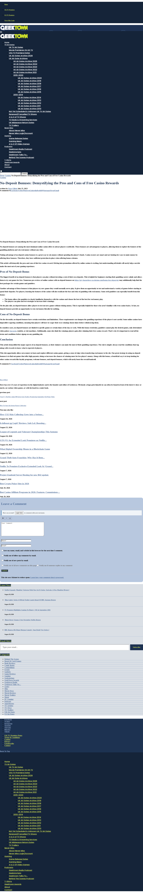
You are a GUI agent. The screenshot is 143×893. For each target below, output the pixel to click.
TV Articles (8, 706)
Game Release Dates (18, 138)
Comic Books (9, 665)
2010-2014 (18, 94)
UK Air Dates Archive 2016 (29, 89)
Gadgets (7, 672)
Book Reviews (9, 663)
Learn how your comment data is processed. (47, 577)
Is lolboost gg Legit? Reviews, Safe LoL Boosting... (23, 423)
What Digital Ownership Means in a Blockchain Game (25, 449)
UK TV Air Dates (16, 47)
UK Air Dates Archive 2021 (25, 72)
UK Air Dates (9, 712)
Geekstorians (15, 152)
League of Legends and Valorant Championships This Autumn (29, 432)
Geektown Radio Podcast (20, 149)
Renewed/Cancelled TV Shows (23, 114)
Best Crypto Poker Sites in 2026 (14, 483)
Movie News (9, 691)
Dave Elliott (12, 188)
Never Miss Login (9, 20)
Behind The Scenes (11, 659)
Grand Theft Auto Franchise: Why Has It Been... (22, 457)
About (7, 165)
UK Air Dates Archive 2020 (30, 78)
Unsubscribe (9, 743)
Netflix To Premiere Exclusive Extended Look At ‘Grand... (26, 466)
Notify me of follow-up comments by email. (20, 556)
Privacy (7, 741)
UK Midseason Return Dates (21, 122)
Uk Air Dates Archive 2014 (29, 97)
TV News (8, 708)
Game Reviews (10, 674)
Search (24, 173)
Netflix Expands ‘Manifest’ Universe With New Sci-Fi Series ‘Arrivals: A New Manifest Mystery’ (37, 590)
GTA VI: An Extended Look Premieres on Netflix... (23, 440)
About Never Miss (17, 130)
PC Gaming (8, 699)
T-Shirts (7, 160)
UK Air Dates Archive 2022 (25, 69)
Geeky (6, 687)
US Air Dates (9, 714)
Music (6, 697)
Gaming (7, 136)
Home (6, 4)
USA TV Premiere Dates (19, 53)
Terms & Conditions (12, 737)
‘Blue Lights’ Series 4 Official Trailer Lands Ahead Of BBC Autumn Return (30, 600)
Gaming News (15, 141)
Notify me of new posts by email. (16, 560)
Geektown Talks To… (18, 154)
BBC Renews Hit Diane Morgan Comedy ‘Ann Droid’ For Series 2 (26, 630)
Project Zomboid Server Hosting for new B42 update (24, 475)
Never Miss (8, 128)
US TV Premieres (9, 15)
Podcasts (8, 146)
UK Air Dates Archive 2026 (21, 55)
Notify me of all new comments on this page (20, 565)
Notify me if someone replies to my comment (55, 565)
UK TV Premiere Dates (13, 735)
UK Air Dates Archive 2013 (29, 100)
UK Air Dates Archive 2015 (29, 92)
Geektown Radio (10, 682)
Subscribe (136, 647)
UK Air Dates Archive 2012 (29, 103)
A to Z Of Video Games (19, 144)
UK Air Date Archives (18, 58)
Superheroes (9, 704)
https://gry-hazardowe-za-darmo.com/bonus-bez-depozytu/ (97, 280)
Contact (8, 167)
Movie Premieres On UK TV (21, 50)
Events (7, 670)
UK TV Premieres (9, 10)
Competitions (9, 667)
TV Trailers (14, 125)
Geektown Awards (12, 162)
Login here (19, 513)
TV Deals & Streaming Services (23, 120)
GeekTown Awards (11, 680)
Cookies (7, 739)
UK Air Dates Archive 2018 (29, 83)
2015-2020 (18, 75)
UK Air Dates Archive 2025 (25, 61)
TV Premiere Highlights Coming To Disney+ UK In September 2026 (27, 610)
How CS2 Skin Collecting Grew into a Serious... (22, 414)
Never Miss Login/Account (21, 133)
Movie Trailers (10, 695)
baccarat (13, 331)
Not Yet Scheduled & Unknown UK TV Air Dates (30, 111)
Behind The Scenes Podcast (21, 157)
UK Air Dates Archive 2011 (29, 106)
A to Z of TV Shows (17, 117)
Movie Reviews (10, 693)
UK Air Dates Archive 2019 (29, 81)
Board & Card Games (12, 661)
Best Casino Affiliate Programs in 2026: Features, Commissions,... (30, 492)
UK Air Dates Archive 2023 (25, 67)
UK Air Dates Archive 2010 (29, 108)
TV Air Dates (9, 45)
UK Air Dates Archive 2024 (25, 64)
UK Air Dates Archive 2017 (29, 86)
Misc (6, 689)
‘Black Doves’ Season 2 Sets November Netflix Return (22, 620)
